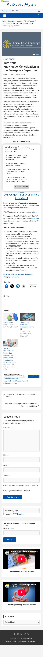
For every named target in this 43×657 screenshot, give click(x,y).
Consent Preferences (29, 641)
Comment (7, 427)
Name (6, 455)
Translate (20, 514)
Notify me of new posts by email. (17, 491)
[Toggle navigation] (5, 15)
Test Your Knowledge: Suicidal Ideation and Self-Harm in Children (21, 405)
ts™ (17, 277)
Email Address (8, 528)
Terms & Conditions (12, 641)
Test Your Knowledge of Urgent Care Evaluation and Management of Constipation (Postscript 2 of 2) (9, 355)
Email (6, 465)
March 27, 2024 (9, 74)
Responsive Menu (38, 11)
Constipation (8, 322)
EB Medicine (20, 74)
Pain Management (10, 383)
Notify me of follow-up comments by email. (21, 485)
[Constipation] (10, 317)
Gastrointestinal (22, 381)
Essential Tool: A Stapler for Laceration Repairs (20, 395)
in (24, 203)
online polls (21, 192)
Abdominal (12, 381)
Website (6, 475)
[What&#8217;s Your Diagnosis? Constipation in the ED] (27, 317)
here (35, 212)
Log (21, 203)
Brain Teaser (9, 59)
